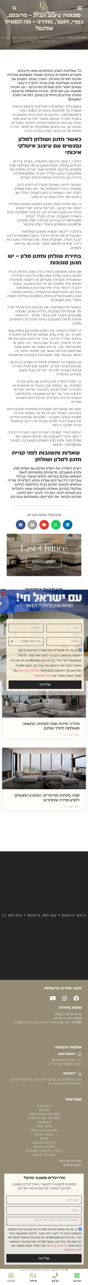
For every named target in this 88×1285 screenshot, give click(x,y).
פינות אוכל (44, 1126)
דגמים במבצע (44, 562)
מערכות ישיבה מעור (44, 1114)
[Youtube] (52, 998)
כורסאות (44, 1122)
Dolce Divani (77, 37)
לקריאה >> (71, 735)
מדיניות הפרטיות (56, 1245)
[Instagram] (64, 998)
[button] (80, 8)
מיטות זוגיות (44, 1134)
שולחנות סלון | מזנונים (44, 1118)
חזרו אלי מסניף (41, 634)
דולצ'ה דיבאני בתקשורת (44, 1150)
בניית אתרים (39, 1031)
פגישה (11, 1280)
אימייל (33, 1280)
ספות (44, 1138)
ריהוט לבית (44, 1106)
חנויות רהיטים (44, 1146)
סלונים (44, 1110)
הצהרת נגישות (44, 1154)
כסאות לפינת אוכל (44, 1130)
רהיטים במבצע (44, 1142)
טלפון (55, 1280)
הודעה (77, 1280)
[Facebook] (76, 998)
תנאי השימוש (73, 1249)
